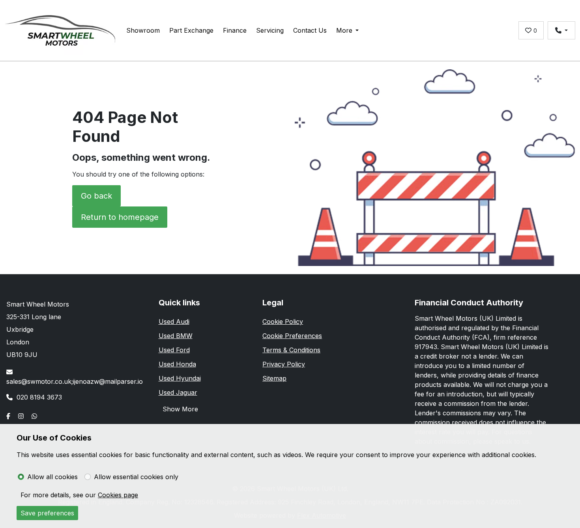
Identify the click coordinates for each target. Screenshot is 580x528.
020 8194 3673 (39, 397)
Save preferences (47, 513)
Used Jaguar (178, 392)
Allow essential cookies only (136, 477)
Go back (96, 196)
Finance (235, 30)
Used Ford (174, 350)
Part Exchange (191, 30)
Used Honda (177, 364)
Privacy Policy (283, 364)
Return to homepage (120, 217)
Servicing (270, 30)
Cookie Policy (282, 321)
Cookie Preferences (292, 336)
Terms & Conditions (291, 350)
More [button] (344, 30)
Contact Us (310, 30)
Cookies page (118, 495)
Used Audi (174, 321)
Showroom (143, 30)
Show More (180, 409)
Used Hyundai (180, 378)
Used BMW (176, 336)
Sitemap (274, 378)
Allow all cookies (52, 477)
